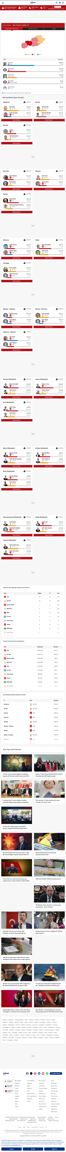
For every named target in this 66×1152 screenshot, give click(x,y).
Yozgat (43, 1035)
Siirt (46, 1032)
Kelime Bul (54, 1083)
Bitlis (22, 1022)
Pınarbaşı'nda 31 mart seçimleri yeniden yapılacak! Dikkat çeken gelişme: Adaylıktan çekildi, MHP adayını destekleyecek (16, 802)
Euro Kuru (41, 1101)
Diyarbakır (11, 1025)
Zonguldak (50, 1035)
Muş (10, 1032)
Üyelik (28, 1127)
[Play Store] (9, 1081)
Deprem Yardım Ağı (53, 1120)
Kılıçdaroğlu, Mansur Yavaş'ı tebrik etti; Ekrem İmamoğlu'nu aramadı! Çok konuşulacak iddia (16, 1011)
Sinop (50, 1032)
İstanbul (36, 1027)
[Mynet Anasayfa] (33, 2)
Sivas (55, 1032)
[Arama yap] (57, 3)
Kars (45, 1027)
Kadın (16, 1093)
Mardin (57, 1030)
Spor (16, 1104)
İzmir (41, 1027)
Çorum (55, 1022)
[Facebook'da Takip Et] (27, 1073)
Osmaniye (10, 1040)
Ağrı (27, 1020)
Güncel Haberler (42, 1117)
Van (39, 1035)
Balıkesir (5, 1022)
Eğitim (16, 1101)
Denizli (5, 1025)
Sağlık (28, 1086)
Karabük (57, 1037)
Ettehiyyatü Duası (10, 1120)
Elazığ (23, 1025)
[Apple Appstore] (9, 1086)
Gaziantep (49, 1025)
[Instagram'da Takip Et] (35, 1073)
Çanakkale (42, 1022)
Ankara (37, 1020)
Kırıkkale (18, 1037)
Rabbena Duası (32, 1120)
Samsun (41, 1032)
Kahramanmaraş (49, 1030)
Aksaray (57, 1035)
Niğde (20, 1032)
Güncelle (59, 7)
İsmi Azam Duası (21, 1120)
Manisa (41, 1030)
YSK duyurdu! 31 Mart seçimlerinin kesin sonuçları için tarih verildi (48, 801)
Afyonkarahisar (20, 1020)
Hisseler (41, 1091)
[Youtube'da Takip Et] (43, 1073)
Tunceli (23, 1035)
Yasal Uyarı (42, 1127)
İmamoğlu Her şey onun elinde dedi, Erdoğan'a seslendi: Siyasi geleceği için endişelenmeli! (14, 933)
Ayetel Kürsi (54, 1109)
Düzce (16, 1040)
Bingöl (17, 1022)
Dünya (56, 1117)
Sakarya (35, 1032)
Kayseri (58, 1027)
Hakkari (13, 1027)
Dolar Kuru (42, 1099)
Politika (51, 1117)
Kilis (4, 1040)
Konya (23, 1030)
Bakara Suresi (50, 1119)
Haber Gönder (56, 1073)
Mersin (30, 1027)
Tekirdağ (5, 1035)
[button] (2, 3)
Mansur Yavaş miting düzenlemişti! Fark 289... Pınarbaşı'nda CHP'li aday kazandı (49, 775)
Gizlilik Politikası (34, 1127)
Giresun (56, 1025)
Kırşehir (12, 1030)
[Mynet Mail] (63, 2)
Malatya (36, 1030)
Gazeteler (29, 1099)
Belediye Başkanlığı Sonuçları (11, 28)
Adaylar (54, 28)
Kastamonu (52, 1027)
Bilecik (11, 1022)
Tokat (11, 1035)
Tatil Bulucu (54, 1088)
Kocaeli (18, 1030)
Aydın (53, 1020)
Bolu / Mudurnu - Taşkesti (19, 25)
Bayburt (5, 1037)
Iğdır (46, 1037)
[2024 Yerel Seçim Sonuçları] (3, 8)
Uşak (34, 1035)
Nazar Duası (54, 1111)
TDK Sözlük (54, 1106)
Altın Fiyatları (42, 1096)
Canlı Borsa (42, 1086)
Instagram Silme (55, 1104)
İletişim (19, 1127)
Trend (16, 1099)
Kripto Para (42, 1093)
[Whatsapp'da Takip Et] (47, 1073)
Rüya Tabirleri (42, 1104)
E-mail (28, 1101)
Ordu (25, 1032)
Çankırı (49, 1022)
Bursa (36, 1022)
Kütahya (29, 1030)
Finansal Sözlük (43, 1088)
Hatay (18, 1027)
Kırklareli (5, 1030)
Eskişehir (42, 1025)
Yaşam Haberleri (13, 1119)
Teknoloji (29, 1083)
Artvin (48, 1020)
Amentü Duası (42, 1120)
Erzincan (29, 1025)
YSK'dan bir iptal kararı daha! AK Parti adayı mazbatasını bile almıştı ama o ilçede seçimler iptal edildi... (16, 959)
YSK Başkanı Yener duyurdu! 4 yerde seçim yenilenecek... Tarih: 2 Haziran (48, 906)
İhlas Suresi (33, 1119)
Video (16, 1106)
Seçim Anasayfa (7, 25)
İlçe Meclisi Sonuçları (33, 28)
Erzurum (35, 1025)
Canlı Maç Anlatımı (32, 1096)
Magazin (17, 1096)
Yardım (24, 1127)
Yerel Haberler (30, 1080)
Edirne (18, 1025)
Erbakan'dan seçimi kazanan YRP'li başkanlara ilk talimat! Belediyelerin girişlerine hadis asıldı (16, 985)
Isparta (24, 1027)
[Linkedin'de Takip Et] (39, 1073)
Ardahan (41, 1037)
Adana (5, 1020)
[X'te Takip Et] (31, 1073)
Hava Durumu (42, 1106)
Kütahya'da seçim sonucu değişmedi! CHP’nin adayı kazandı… (49, 932)
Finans (16, 1088)
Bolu (26, 1022)
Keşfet (40, 1109)
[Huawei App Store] (9, 1091)
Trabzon (17, 1035)
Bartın (35, 1037)
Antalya (43, 1020)
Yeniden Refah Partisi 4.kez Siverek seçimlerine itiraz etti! (46, 853)
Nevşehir (15, 1032)
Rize (30, 1032)
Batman (25, 1037)
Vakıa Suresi (42, 1119)
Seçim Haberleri (31, 1093)
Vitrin (28, 1091)
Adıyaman (11, 1020)
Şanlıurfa (29, 1035)
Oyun (52, 1080)
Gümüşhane (6, 1027)
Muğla (5, 1032)
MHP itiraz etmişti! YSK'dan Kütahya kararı (48, 879)
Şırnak (30, 1037)
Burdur (31, 1022)
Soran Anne (54, 1086)
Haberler (17, 1086)
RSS (46, 1127)
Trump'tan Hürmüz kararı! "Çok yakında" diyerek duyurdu (20, 1117)
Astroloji (29, 1088)
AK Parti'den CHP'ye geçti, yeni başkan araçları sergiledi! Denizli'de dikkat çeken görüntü (15, 828)
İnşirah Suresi (23, 1119)
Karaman (11, 1037)
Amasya (32, 1020)
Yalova (51, 1037)
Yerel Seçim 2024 (31, 1122)
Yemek (16, 1091)
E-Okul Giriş (54, 1096)
